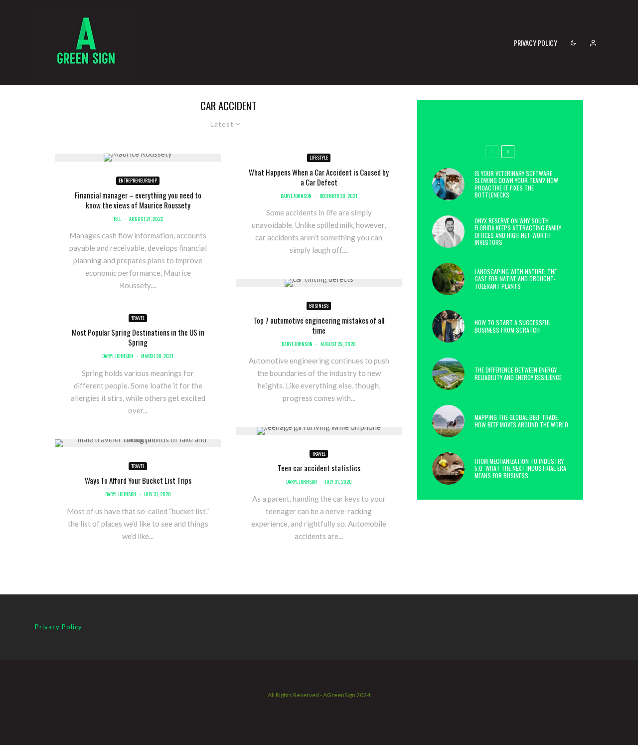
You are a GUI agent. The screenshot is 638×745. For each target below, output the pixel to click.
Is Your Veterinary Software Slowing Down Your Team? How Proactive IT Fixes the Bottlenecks (516, 184)
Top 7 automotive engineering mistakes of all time (318, 325)
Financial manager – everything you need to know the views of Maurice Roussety (138, 200)
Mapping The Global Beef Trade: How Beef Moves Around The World (521, 421)
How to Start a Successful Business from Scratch (513, 326)
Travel (138, 318)
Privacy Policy (535, 42)
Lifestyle (319, 157)
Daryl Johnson (117, 356)
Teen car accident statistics (319, 468)
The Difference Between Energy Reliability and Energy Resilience (518, 374)
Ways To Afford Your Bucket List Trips (138, 480)
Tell (117, 218)
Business (318, 305)
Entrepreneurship (138, 180)
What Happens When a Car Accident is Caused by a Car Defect (319, 177)
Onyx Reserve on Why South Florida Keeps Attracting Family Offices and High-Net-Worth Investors (518, 231)
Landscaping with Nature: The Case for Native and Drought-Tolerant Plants (516, 279)
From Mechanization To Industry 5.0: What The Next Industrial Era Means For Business (520, 468)
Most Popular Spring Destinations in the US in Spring (138, 337)
